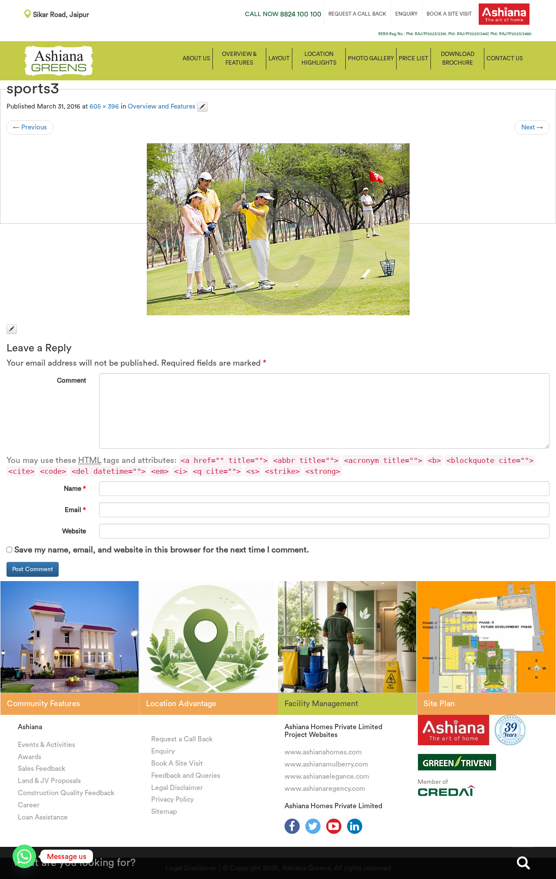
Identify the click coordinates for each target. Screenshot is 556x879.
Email (75, 510)
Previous (30, 127)
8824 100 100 (283, 14)
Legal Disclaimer (177, 787)
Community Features (43, 703)
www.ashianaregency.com (325, 788)
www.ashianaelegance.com (327, 776)
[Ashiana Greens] (58, 60)
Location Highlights (319, 58)
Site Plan (439, 703)
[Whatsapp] (24, 856)
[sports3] (278, 229)
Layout (279, 58)
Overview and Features (161, 106)
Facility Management (321, 703)
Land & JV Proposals (49, 780)
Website (74, 531)
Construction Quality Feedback (66, 793)
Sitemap (164, 811)
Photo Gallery (371, 58)
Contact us (504, 58)
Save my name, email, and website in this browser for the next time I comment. (161, 550)
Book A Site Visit (177, 763)
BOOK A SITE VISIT (449, 14)
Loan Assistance (43, 817)
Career (29, 805)
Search (523, 863)
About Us (196, 58)
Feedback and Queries (185, 775)
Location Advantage (181, 703)
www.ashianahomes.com (323, 752)
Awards (29, 756)
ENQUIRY (406, 14)
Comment (71, 380)
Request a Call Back (181, 739)
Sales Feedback (41, 768)
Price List (413, 58)
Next (532, 127)
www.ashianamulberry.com (326, 764)
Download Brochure (457, 58)
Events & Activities (46, 744)
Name (75, 489)
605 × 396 (104, 106)
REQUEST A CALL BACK (357, 14)
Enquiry (163, 751)
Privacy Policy (172, 799)
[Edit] (202, 107)
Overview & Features (239, 58)
